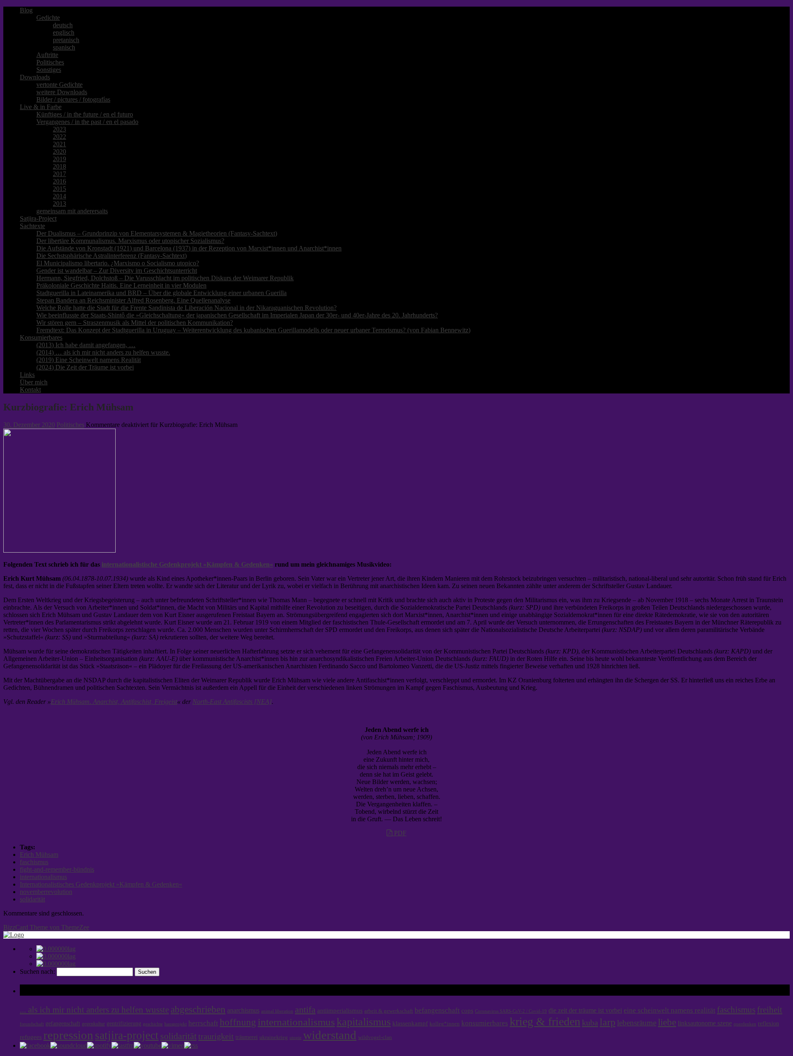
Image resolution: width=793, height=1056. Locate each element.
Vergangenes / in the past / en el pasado (87, 121)
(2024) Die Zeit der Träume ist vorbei (85, 367)
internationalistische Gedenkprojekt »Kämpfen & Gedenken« (187, 564)
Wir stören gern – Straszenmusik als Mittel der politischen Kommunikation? (134, 322)
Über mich (33, 382)
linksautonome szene (705, 1023)
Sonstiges (48, 69)
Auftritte (47, 54)
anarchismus (243, 1010)
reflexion (768, 1023)
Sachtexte (32, 225)
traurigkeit (216, 1036)
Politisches (50, 62)
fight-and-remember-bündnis (57, 869)
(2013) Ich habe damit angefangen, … (85, 344)
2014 (59, 196)
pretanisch (66, 39)
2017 (59, 173)
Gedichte (48, 17)
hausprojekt (175, 1023)
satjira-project (127, 1035)
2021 (59, 144)
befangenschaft (437, 1010)
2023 (59, 129)
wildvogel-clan (375, 1037)
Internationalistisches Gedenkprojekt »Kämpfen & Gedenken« (101, 884)
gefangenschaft (62, 1023)
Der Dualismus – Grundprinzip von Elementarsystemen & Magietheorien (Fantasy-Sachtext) (156, 233)
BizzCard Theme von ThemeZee (46, 927)
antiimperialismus (340, 1010)
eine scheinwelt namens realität (669, 1010)
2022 (59, 136)
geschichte (153, 1024)
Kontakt (30, 389)
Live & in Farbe (41, 106)
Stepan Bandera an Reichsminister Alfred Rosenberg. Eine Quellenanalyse (133, 300)
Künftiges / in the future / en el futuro (84, 114)
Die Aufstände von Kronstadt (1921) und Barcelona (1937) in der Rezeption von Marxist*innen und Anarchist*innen (189, 248)
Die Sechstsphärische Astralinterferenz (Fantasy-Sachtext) (111, 255)
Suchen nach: (37, 971)
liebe (667, 1022)
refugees (31, 1037)
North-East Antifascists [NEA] (232, 701)
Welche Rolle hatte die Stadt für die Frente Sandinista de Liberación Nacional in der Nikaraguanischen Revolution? (186, 307)
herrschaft (203, 1023)
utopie (296, 1037)
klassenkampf (410, 1023)
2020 (59, 151)
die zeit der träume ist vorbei (585, 1010)
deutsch (63, 25)
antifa (305, 1009)
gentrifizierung (124, 1023)
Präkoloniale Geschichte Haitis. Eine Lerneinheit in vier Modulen (121, 285)
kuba (590, 1022)
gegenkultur (93, 1024)
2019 (59, 158)
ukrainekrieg (273, 1037)
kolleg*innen (445, 1024)
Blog (26, 10)
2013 (59, 203)
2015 (59, 188)
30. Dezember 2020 (29, 424)
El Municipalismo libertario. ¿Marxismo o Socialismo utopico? (117, 263)
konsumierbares (484, 1023)
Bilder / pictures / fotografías (73, 99)
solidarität (32, 899)
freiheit (769, 1009)
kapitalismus (364, 1022)
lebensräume (636, 1022)
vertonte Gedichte (59, 84)
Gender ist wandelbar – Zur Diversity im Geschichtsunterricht (116, 270)
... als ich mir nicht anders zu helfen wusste (94, 1010)
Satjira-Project (38, 218)
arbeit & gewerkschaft (388, 1011)
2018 (59, 166)
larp (607, 1021)
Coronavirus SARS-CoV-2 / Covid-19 (511, 1011)
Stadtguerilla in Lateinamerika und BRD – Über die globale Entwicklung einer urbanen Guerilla (161, 292)
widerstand (329, 1035)
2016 (59, 181)
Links (27, 374)
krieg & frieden (545, 1021)
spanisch (64, 47)
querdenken (745, 1023)
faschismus (34, 861)
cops (467, 1010)
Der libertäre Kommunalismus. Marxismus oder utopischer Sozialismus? (130, 240)
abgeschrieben (198, 1009)
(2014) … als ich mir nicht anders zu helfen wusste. (103, 352)
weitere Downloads (61, 91)
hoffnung (238, 1022)
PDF (399, 833)
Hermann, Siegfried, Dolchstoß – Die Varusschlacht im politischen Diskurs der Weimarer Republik (165, 277)
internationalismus (43, 876)
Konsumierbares (41, 337)
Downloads (35, 77)
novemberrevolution (46, 891)
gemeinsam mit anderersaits (72, 211)
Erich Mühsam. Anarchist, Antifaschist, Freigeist (114, 701)
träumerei (246, 1037)
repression (68, 1035)
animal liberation (277, 1011)
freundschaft (32, 1024)
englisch (63, 32)
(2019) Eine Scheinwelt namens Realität (88, 359)
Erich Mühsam (39, 854)
